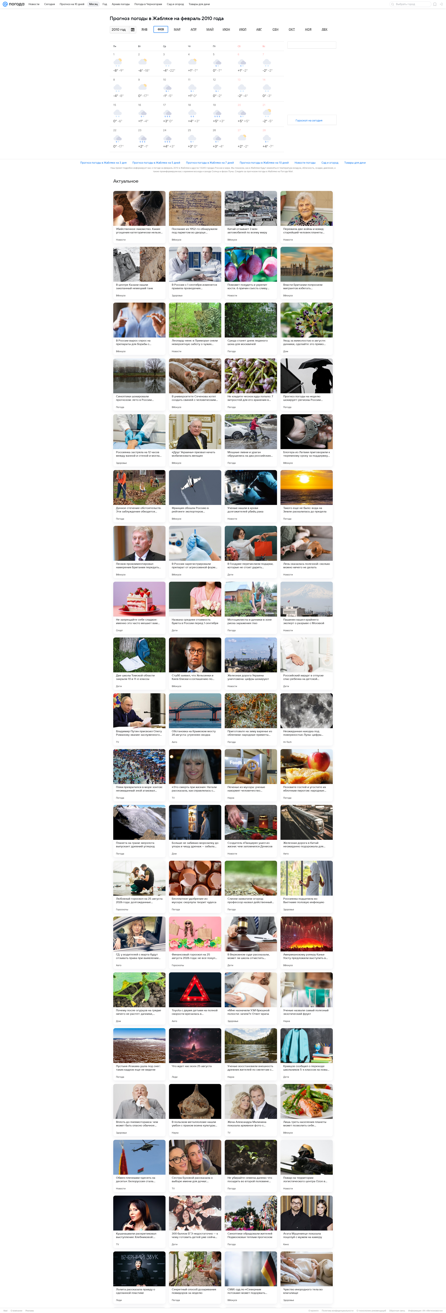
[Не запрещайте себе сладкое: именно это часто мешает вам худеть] (139, 608)
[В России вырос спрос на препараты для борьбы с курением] (139, 329)
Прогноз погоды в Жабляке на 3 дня (103, 162)
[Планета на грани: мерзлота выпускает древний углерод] (139, 831)
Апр (194, 29)
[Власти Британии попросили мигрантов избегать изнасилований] (306, 273)
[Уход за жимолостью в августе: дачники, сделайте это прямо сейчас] (306, 329)
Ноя (308, 29)
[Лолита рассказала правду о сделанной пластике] (139, 1277)
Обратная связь (397, 1311)
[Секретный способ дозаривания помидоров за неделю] (195, 1277)
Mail (5, 1311)
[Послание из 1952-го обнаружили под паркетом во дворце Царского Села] (195, 217)
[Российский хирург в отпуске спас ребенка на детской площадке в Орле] (306, 663)
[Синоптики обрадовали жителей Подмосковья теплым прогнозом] (251, 1222)
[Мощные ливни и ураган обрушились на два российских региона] (251, 440)
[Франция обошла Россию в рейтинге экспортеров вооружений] (195, 496)
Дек (325, 29)
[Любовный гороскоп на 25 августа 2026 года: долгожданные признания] (139, 887)
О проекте (314, 1311)
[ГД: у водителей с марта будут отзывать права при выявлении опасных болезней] (139, 943)
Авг (259, 29)
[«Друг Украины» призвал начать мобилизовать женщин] (195, 440)
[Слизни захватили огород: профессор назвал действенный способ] (251, 887)
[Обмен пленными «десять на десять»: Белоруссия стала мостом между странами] (139, 1166)
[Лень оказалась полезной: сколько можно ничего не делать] (306, 552)
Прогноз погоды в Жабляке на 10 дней (264, 162)
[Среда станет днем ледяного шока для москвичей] (251, 329)
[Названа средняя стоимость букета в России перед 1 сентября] (195, 608)
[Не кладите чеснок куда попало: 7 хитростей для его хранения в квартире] (251, 384)
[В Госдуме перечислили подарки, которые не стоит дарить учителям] (251, 552)
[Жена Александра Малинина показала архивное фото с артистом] (251, 1110)
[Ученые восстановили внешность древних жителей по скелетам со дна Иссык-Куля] (251, 1054)
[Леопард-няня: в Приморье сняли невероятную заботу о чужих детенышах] (195, 329)
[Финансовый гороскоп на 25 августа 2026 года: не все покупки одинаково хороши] (195, 943)
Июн (226, 29)
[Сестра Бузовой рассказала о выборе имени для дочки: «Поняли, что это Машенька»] (195, 1166)
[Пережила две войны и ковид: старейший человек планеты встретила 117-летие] (306, 217)
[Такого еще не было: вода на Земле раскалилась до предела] (306, 496)
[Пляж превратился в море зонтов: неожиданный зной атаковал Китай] (139, 775)
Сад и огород (329, 162)
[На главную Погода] (16, 4)
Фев (161, 29)
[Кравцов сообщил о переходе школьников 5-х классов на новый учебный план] (306, 1054)
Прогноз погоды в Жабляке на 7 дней (210, 162)
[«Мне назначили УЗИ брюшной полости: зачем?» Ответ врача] (251, 998)
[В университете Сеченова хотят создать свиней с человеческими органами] (195, 384)
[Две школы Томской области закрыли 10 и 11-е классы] (139, 663)
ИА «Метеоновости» (432, 1311)
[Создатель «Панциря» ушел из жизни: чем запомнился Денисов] (251, 831)
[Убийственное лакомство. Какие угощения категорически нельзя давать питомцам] (139, 217)
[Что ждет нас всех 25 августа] (195, 1054)
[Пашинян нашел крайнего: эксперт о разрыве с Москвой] (306, 608)
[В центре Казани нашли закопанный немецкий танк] (139, 273)
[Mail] (5, 4)
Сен (275, 29)
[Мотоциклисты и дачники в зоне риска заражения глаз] (251, 608)
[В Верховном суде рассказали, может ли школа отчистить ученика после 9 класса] (251, 943)
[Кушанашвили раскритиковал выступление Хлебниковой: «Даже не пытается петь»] (139, 1222)
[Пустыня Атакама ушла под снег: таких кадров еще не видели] (139, 1054)
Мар (177, 29)
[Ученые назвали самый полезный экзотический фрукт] (306, 998)
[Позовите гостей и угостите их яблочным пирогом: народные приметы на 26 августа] (306, 775)
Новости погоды (305, 162)
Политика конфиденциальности (337, 1311)
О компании (16, 1311)
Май (210, 29)
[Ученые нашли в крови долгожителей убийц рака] (251, 496)
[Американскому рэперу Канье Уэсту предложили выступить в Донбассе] (306, 943)
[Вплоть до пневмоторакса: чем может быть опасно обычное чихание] (139, 1110)
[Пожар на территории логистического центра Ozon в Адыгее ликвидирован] (306, 1166)
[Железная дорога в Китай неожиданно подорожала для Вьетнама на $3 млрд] (306, 831)
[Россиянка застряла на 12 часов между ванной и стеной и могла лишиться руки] (139, 440)
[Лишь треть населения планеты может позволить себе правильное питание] (306, 1110)
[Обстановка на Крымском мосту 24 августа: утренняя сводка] (195, 719)
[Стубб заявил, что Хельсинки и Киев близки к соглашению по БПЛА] (195, 663)
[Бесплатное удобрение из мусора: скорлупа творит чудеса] (195, 887)
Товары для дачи (355, 162)
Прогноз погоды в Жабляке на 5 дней (156, 162)
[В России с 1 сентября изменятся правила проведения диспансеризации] (195, 273)
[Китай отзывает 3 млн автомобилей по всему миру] (251, 217)
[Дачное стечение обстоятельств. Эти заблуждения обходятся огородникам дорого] (139, 496)
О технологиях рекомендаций (371, 1311)
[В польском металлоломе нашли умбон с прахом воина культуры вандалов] (195, 1110)
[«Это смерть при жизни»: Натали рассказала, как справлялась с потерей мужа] (195, 775)
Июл (242, 29)
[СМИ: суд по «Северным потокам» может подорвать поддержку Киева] (251, 1277)
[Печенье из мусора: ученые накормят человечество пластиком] (251, 775)
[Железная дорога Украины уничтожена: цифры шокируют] (251, 663)
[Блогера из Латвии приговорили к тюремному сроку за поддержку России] (306, 440)
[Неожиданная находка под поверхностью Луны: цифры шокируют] (306, 719)
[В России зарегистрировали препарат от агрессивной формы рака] (195, 552)
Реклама (29, 1311)
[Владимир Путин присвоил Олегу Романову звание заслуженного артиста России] (139, 719)
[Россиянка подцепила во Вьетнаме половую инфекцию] (306, 887)
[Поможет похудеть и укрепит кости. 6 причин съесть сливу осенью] (251, 273)
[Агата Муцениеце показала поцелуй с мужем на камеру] (306, 1222)
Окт (292, 29)
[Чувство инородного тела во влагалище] (306, 1277)
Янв (144, 29)
